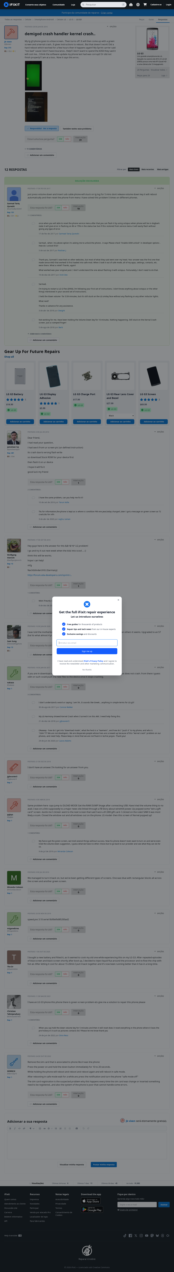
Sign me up (87, 651)
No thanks (87, 669)
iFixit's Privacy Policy (93, 661)
